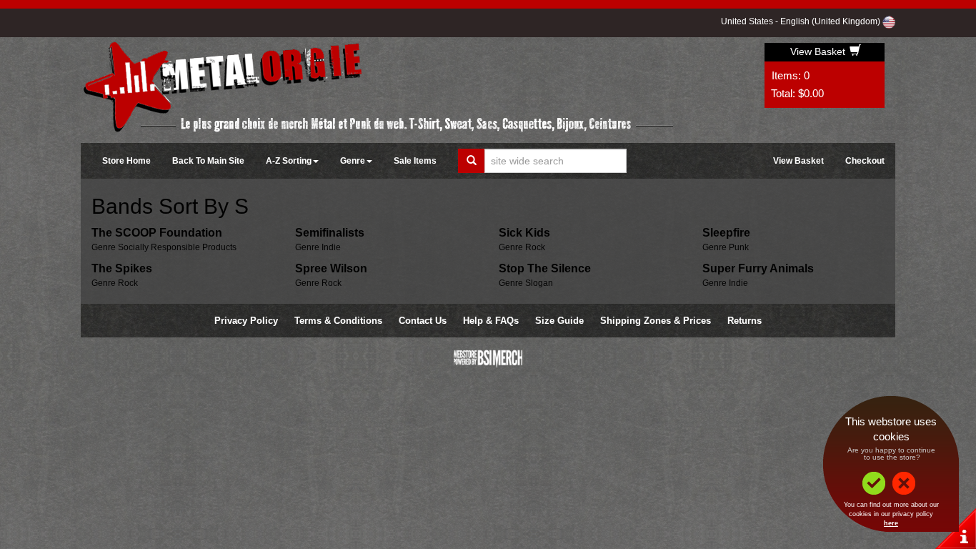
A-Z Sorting (289, 161)
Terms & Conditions (338, 320)
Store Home (126, 161)
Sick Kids (524, 233)
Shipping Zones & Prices (655, 320)
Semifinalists (329, 233)
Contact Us (423, 320)
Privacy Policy (246, 320)
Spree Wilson (331, 268)
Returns (744, 320)
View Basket (819, 51)
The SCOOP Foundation (156, 233)
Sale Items (415, 161)
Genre (352, 161)
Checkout (865, 161)
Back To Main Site (208, 161)
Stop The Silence (545, 268)
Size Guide (559, 320)
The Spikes (121, 268)
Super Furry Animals (758, 268)
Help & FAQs (491, 320)
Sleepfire (726, 233)
